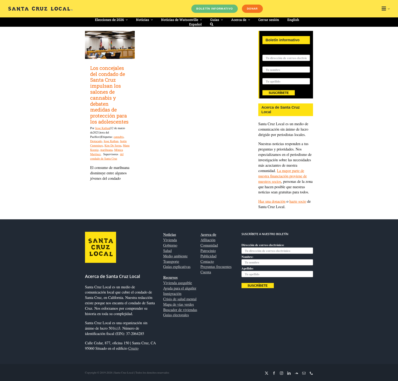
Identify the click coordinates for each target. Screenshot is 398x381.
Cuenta (205, 271)
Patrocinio (208, 250)
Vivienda (170, 239)
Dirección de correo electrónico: (283, 52)
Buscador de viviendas (180, 309)
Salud (167, 250)
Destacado (96, 141)
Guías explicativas (177, 266)
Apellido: (268, 75)
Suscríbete (279, 93)
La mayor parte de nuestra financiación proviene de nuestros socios (282, 176)
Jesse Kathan (102, 128)
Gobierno (170, 245)
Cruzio (133, 348)
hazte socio (297, 201)
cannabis (119, 137)
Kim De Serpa (112, 145)
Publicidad (208, 255)
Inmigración (172, 293)
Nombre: (268, 64)
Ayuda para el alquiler (179, 288)
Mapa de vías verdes (178, 304)
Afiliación (207, 239)
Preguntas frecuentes (216, 266)
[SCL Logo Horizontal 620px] (40, 8)
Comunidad (209, 245)
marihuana (106, 150)
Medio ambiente (175, 255)
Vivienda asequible (177, 282)
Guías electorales (176, 314)
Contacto (207, 261)
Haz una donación (271, 201)
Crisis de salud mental (180, 298)
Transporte (171, 261)
